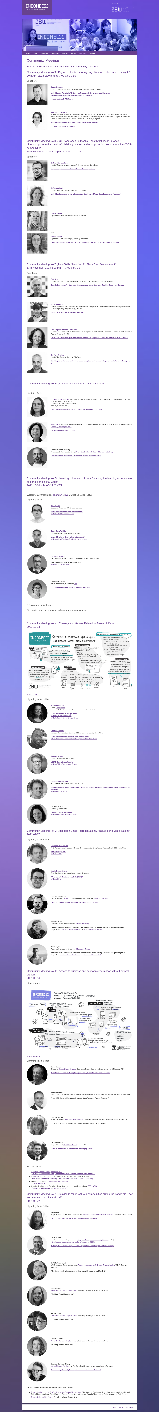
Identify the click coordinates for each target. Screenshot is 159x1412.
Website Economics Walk (60, 564)
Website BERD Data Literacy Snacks (64, 764)
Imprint (121, 1407)
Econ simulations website (93, 929)
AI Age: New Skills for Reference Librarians (67, 312)
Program (35, 53)
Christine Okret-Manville (40, 1172)
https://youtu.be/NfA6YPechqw (62, 99)
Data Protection (130, 1407)
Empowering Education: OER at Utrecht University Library (73, 169)
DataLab (66, 898)
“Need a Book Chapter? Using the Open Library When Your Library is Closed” (80, 1073)
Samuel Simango (57, 731)
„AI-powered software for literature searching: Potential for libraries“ (77, 409)
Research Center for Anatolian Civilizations (98, 1214)
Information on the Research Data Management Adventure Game (74, 739)
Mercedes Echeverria (59, 112)
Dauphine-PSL (56, 1172)
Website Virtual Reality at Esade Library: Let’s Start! (69, 539)
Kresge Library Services (67, 1069)
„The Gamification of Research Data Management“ (70, 737)
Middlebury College (82, 924)
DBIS (94, 1186)
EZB (89, 1186)
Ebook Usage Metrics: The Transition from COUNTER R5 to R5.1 (75, 122)
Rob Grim (54, 279)
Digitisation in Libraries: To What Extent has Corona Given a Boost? (57, 1392)
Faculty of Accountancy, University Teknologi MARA (96, 1265)
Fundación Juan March (102, 898)
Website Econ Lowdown (59, 791)
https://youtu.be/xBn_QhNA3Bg (63, 126)
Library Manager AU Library (60, 1366)
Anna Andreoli (56, 236)
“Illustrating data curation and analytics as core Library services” (75, 902)
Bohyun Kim (55, 424)
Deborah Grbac (37, 1177)
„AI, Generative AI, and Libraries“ (63, 430)
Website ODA (56, 879)
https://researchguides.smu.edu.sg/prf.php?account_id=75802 (73, 1242)
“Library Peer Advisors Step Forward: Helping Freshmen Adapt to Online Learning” (82, 1246)
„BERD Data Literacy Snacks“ (62, 762)
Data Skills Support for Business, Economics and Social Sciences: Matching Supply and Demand (87, 285)
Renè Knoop (60, 708)
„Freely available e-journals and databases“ (49, 1188)
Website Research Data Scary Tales (64, 814)
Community (83, 53)
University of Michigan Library (61, 427)
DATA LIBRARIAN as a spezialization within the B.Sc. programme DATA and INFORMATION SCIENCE (89, 338)
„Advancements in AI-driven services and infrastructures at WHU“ (76, 456)
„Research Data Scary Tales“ (62, 812)
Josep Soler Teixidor (58, 531)
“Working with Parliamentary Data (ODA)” (67, 877)
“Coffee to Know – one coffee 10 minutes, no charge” (71, 587)
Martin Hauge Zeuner (59, 871)
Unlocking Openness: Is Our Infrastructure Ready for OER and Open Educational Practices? (86, 194)
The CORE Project (70, 1145)
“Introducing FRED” (58, 852)
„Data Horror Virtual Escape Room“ (64, 714)
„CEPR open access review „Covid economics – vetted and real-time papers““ (63, 1174)
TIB (75, 584)
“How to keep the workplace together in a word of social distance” (76, 1370)
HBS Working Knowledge (74, 1119)
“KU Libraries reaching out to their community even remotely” (74, 1218)
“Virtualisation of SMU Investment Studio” (67, 512)
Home (28, 53)
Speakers (44, 53)
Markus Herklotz (57, 756)
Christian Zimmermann (59, 781)
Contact (73, 53)
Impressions (55, 53)
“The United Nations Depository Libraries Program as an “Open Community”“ (63, 1178)
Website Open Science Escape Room (64, 718)
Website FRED (56, 854)
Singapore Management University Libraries (93, 1240)
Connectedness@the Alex (41, 1397)
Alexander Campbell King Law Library (64, 1290)
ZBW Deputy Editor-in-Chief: (58, 1181)
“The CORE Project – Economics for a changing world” (72, 1149)
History (92, 53)
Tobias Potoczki (57, 87)
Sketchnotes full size (33, 695)
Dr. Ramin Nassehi (58, 556)
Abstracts (65, 53)
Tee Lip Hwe (55, 506)
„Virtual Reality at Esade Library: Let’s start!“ (68, 537)
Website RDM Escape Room (61, 716)
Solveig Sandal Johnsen (60, 399)
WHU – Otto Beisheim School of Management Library (94, 452)
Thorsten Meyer (61, 495)
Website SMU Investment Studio (62, 514)
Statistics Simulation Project (70, 929)
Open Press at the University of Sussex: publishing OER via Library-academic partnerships (85, 242)
